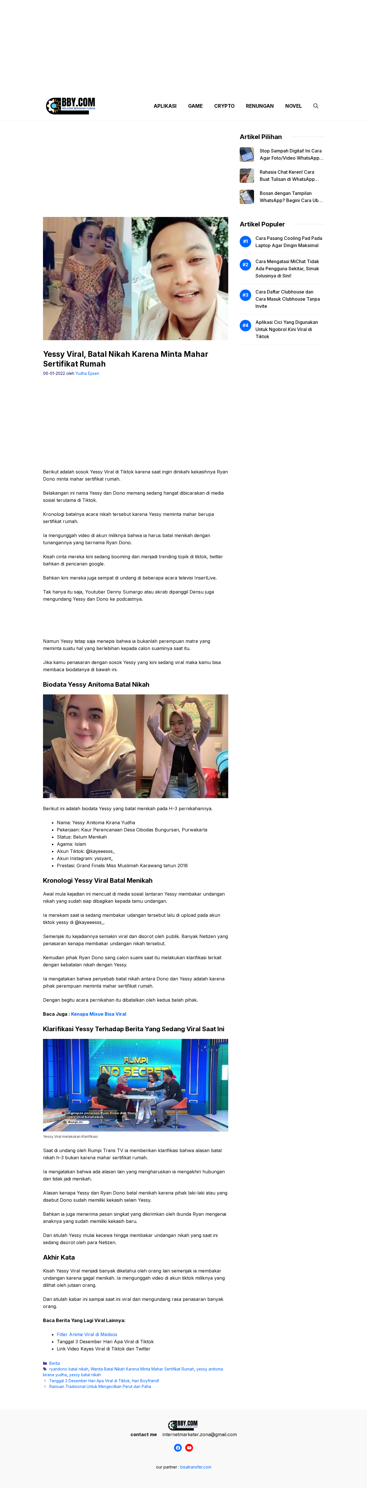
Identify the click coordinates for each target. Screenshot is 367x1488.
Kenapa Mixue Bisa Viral (98, 1014)
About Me (240, 86)
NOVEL (293, 106)
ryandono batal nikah (68, 1369)
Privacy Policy (95, 86)
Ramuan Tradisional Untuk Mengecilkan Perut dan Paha (100, 1386)
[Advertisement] (183, 40)
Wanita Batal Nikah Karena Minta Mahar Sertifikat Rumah (142, 1369)
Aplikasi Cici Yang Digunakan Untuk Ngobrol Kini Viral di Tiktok (286, 329)
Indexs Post (210, 86)
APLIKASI (165, 106)
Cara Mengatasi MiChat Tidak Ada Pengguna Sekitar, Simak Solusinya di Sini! (287, 269)
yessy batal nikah (85, 1375)
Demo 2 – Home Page (138, 86)
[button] (316, 106)
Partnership (302, 86)
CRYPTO (224, 106)
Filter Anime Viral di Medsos (87, 1334)
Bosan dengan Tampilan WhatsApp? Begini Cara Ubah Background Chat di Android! (292, 200)
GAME (195, 106)
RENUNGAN (260, 106)
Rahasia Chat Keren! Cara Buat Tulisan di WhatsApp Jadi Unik (287, 179)
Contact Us (270, 86)
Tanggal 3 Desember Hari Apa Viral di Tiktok (105, 1341)
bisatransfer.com (195, 1466)
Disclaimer (178, 86)
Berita (54, 1363)
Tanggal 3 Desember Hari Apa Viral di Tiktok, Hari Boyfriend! (104, 1381)
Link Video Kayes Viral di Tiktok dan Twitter (104, 1349)
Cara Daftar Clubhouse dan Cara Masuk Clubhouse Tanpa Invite (287, 299)
